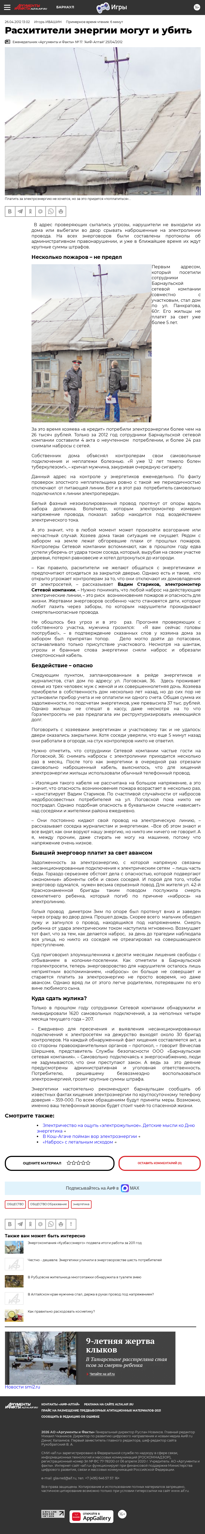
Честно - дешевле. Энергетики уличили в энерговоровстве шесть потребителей (95, 1260)
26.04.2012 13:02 (17, 22)
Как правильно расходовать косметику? (61, 1311)
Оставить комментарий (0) (160, 1163)
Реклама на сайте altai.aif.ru (108, 1404)
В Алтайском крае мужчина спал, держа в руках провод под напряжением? (91, 1294)
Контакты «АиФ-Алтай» (60, 1404)
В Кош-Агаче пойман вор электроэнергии (90, 1136)
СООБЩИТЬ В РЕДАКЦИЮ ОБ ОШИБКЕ (70, 1416)
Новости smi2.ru (22, 1387)
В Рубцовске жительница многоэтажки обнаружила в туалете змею (84, 1277)
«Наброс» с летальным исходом (78, 1142)
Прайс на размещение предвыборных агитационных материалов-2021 (101, 1410)
